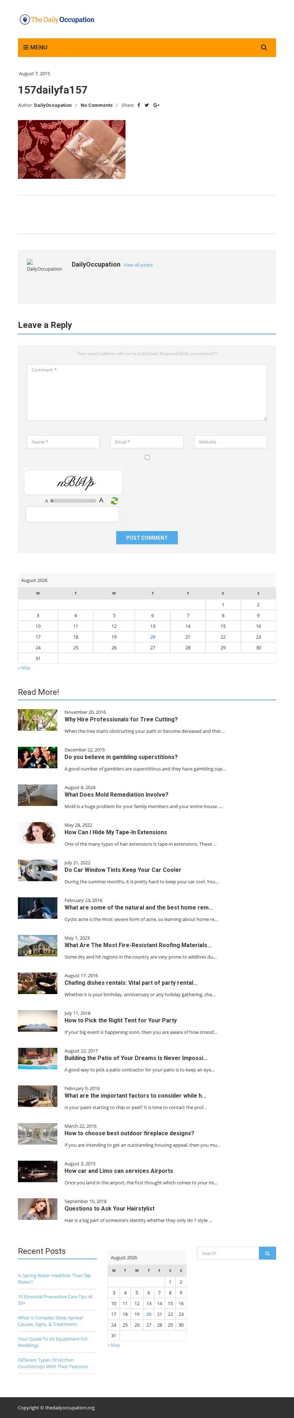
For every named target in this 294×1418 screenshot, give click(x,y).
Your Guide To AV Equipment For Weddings (53, 1342)
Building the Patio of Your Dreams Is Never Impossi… (136, 1058)
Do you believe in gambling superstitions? (121, 757)
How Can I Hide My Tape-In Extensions (116, 832)
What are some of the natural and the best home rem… (139, 907)
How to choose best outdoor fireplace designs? (129, 1133)
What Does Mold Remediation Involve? (117, 794)
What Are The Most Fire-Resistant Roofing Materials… (138, 945)
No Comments (97, 105)
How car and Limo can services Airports (119, 1171)
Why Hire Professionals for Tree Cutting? (121, 719)
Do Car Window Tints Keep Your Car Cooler (123, 869)
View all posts (138, 265)
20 (152, 637)
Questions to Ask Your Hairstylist (110, 1208)
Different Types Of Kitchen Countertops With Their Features (53, 1363)
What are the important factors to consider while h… (135, 1095)
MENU (38, 47)
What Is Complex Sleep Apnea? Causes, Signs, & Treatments (51, 1320)
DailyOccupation (53, 105)
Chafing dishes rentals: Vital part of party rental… (131, 982)
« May (24, 667)
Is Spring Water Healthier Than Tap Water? (54, 1278)
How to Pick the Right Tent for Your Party (121, 1020)
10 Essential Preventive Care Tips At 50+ (55, 1299)
